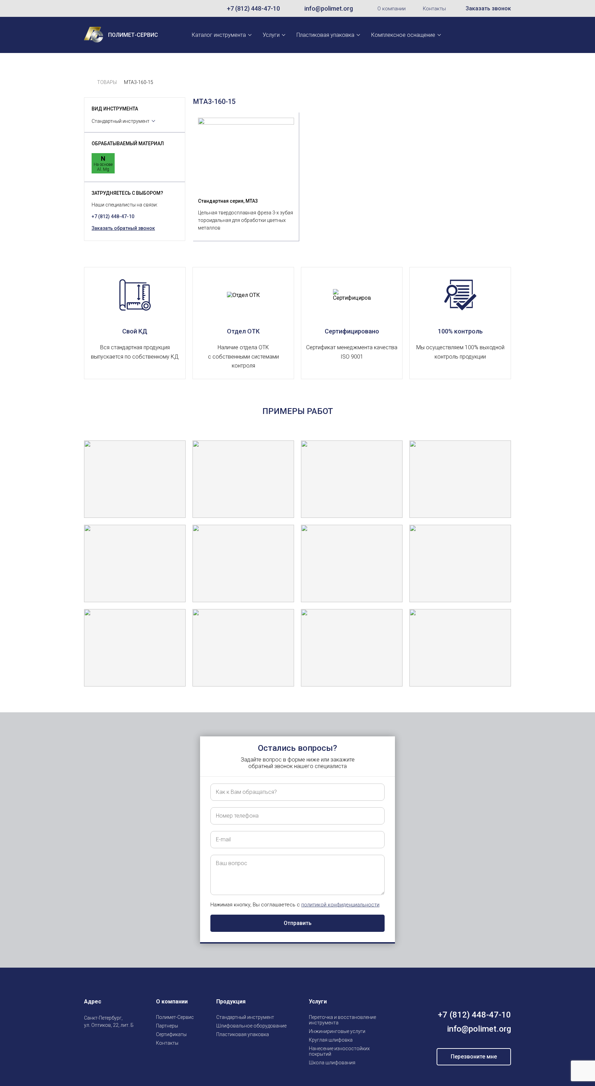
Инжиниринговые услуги (337, 1031)
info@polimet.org (328, 8)
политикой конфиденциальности (340, 905)
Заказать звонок (488, 8)
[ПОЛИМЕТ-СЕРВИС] (87, 82)
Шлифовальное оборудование (251, 1026)
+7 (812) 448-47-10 (253, 8)
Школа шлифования (332, 1062)
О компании (391, 9)
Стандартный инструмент (120, 121)
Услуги (271, 35)
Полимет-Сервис (175, 1017)
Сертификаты (171, 1034)
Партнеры (167, 1026)
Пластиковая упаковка (325, 35)
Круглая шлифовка (331, 1040)
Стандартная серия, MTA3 (228, 201)
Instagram (88, 1041)
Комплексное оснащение (403, 35)
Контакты (434, 9)
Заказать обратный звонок (123, 228)
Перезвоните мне (474, 1056)
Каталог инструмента (219, 35)
